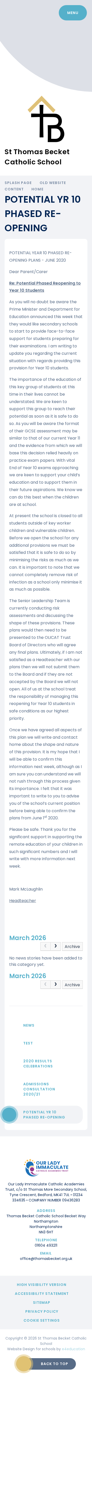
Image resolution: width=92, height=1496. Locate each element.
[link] (45, 946)
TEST (28, 1043)
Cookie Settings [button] (42, 1320)
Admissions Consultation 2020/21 (39, 1089)
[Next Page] (56, 946)
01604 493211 (46, 1245)
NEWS (28, 1025)
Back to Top (54, 1363)
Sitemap (41, 1302)
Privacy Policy (41, 1311)
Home (37, 189)
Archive (72, 947)
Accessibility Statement (42, 1293)
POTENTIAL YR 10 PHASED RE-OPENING (44, 1115)
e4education (73, 1349)
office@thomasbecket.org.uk (46, 1258)
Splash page (18, 182)
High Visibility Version (41, 1284)
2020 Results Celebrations (38, 1064)
